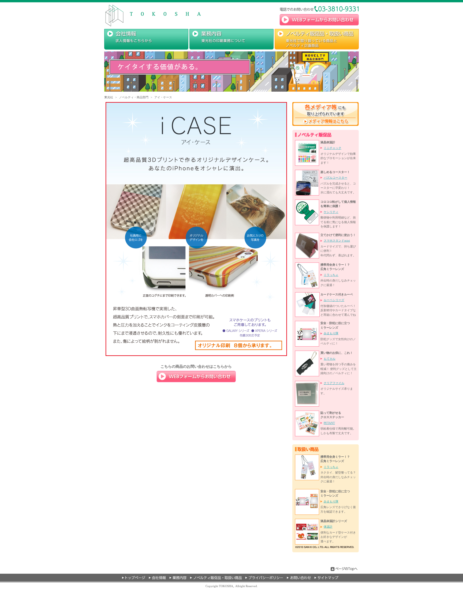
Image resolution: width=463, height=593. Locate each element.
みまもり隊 (331, 333)
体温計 (328, 526)
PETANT (329, 423)
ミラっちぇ (331, 274)
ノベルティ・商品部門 (133, 97)
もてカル (329, 358)
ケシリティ (331, 211)
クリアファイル (334, 383)
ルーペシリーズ (334, 300)
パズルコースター (335, 177)
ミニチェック (332, 147)
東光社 (108, 97)
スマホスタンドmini (337, 240)
